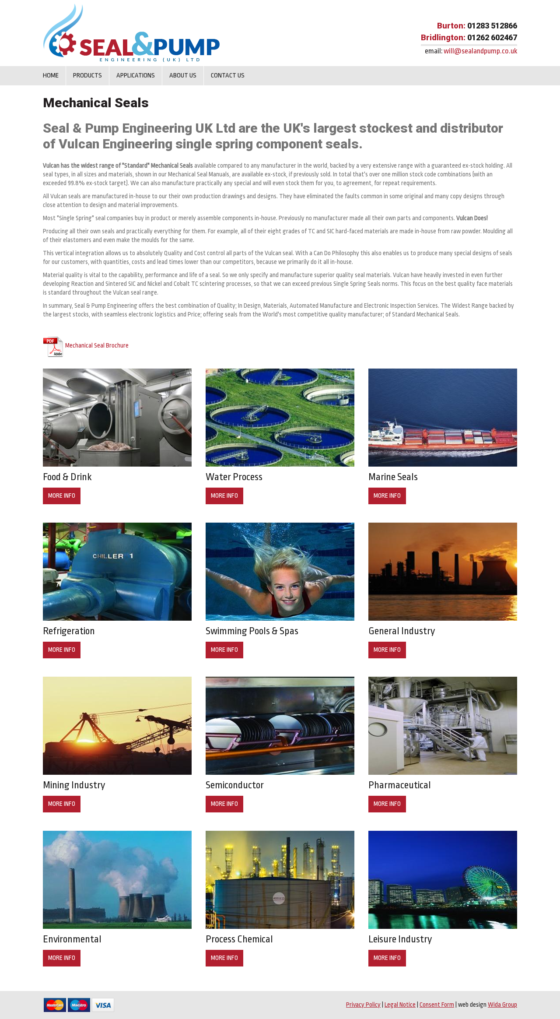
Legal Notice (400, 1004)
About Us (182, 75)
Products (87, 75)
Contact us (228, 75)
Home (51, 75)
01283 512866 (492, 25)
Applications (135, 75)
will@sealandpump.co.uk (480, 51)
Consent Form (437, 1004)
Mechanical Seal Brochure (97, 345)
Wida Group (502, 1004)
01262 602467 (492, 37)
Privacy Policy (363, 1004)
